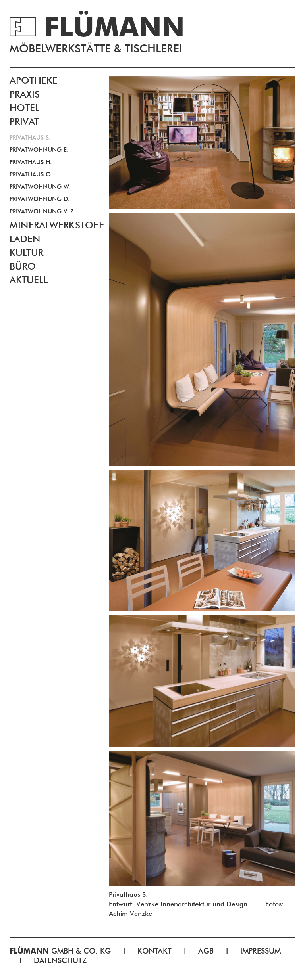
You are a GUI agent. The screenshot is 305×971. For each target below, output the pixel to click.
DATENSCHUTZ (60, 960)
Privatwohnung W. (40, 186)
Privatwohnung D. (40, 199)
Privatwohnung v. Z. (43, 211)
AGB (206, 950)
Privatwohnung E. (39, 149)
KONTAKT (154, 950)
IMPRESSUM (260, 950)
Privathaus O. (31, 174)
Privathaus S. (30, 137)
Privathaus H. (31, 162)
